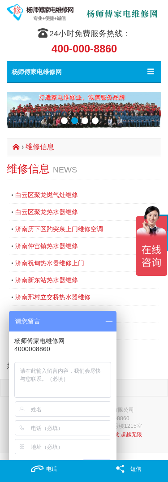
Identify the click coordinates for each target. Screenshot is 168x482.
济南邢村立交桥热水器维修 (52, 297)
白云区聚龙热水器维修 (46, 211)
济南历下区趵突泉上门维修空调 (59, 228)
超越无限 (131, 434)
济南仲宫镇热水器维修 (46, 246)
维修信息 (40, 147)
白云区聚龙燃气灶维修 (46, 194)
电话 (51, 469)
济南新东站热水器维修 (46, 280)
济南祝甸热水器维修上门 (49, 263)
